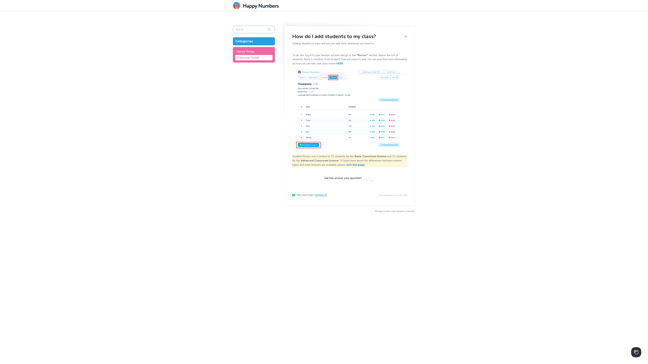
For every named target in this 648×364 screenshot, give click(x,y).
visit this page (355, 165)
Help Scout (410, 211)
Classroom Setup (248, 57)
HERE (339, 63)
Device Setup (245, 52)
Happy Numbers (384, 211)
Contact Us (321, 195)
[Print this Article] (405, 37)
